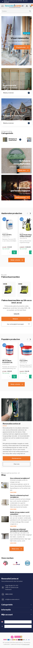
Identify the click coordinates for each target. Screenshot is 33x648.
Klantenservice (16, 458)
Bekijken (15, 319)
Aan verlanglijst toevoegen (15, 324)
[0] (31, 6)
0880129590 (9, 594)
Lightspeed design (16, 644)
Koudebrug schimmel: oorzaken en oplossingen (19, 530)
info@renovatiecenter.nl (12, 599)
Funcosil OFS (6, 235)
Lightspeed (7, 644)
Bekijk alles (15, 549)
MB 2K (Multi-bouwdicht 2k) (7, 361)
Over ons (16, 464)
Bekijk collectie (15, 260)
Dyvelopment (26, 644)
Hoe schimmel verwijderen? (20, 478)
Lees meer (13, 492)
